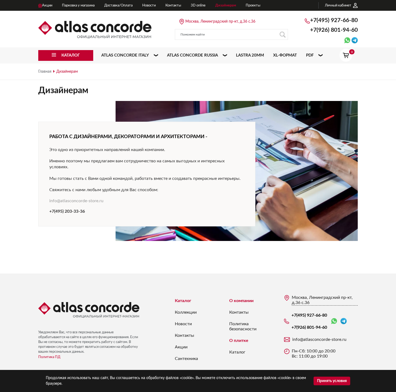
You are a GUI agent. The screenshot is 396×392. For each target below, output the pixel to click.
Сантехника (186, 358)
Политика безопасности (242, 326)
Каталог (183, 301)
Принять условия (332, 381)
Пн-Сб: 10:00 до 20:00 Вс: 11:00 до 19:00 (313, 353)
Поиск (282, 34)
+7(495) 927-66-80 (334, 20)
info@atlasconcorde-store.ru (76, 201)
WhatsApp (335, 321)
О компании (241, 301)
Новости (183, 324)
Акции (181, 347)
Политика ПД (49, 357)
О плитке (238, 340)
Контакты (184, 335)
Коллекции (186, 312)
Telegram (344, 321)
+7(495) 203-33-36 (67, 211)
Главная (44, 72)
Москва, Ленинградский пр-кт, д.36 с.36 (220, 21)
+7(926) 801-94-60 (334, 30)
